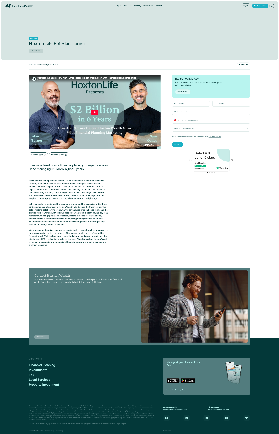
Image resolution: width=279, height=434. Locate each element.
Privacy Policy (215, 137)
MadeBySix (167, 431)
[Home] (19, 6)
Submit (176, 144)
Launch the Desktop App (176, 390)
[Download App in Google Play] (188, 380)
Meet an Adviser (260, 6)
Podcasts (32, 65)
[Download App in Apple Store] (173, 380)
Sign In (246, 6)
